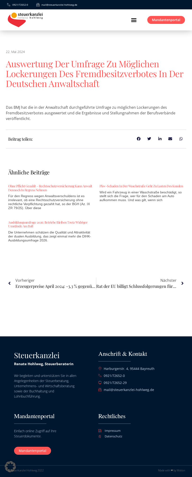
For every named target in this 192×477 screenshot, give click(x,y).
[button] (133, 19)
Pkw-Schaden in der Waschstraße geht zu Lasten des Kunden (141, 186)
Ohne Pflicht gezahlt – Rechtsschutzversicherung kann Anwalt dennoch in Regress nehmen (50, 188)
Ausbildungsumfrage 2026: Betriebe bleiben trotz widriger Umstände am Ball (47, 224)
